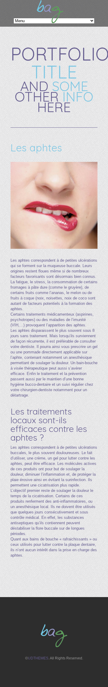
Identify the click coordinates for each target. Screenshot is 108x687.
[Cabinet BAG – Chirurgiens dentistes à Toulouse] (50, 21)
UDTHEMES (38, 658)
